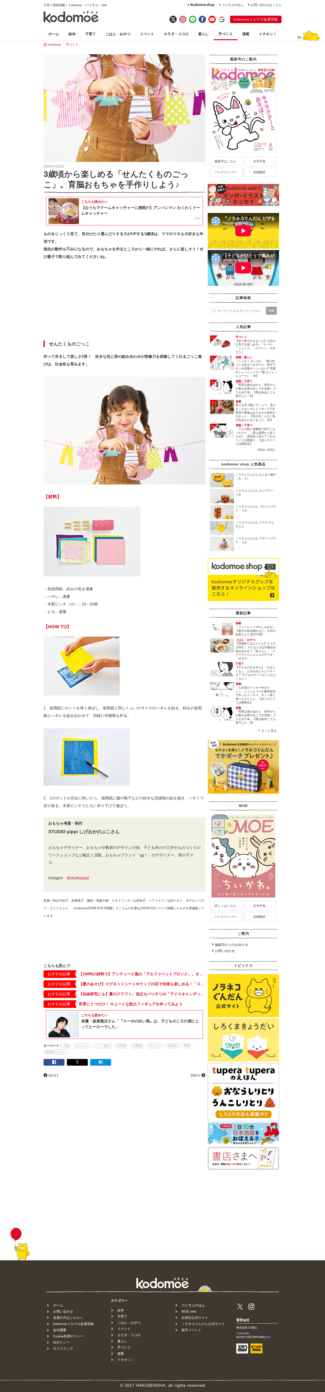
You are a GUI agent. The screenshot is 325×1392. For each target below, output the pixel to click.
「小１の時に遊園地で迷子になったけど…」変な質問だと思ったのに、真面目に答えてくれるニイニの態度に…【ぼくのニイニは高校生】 (256, 436)
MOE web (189, 1311)
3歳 (66, 1046)
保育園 (121, 1046)
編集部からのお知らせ (231, 945)
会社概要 (59, 1330)
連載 (245, 34)
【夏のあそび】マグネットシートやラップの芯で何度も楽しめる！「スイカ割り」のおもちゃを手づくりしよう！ (142, 984)
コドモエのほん (232, 5)
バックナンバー (225, 172)
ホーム (53, 34)
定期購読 (259, 172)
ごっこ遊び (102, 1046)
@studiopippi (78, 878)
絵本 (72, 34)
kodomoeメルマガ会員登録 (256, 19)
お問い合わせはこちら (266, 5)
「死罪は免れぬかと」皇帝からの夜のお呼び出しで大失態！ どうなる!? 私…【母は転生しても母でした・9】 (256, 390)
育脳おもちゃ (55, 1052)
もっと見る (269, 730)
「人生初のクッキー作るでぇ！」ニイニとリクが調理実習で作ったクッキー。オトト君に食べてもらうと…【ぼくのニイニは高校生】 (256, 695)
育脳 (187, 1046)
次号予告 (259, 161)
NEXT (53, 1075)
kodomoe (54, 44)
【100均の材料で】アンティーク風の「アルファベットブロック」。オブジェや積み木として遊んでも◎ (142, 974)
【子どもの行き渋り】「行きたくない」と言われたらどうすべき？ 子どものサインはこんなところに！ (256, 673)
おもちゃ (82, 1046)
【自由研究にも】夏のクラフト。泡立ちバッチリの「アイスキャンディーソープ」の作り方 (142, 994)
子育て (90, 34)
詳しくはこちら (225, 906)
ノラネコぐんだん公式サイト (203, 1324)
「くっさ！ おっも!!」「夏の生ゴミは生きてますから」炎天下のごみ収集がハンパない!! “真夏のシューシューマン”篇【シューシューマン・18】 (256, 368)
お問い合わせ (225, 951)
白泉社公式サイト (195, 1318)
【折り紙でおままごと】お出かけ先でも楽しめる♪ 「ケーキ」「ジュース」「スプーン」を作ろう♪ (256, 346)
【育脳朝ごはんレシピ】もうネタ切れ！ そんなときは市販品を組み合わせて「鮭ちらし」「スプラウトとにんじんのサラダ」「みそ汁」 (256, 651)
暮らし (203, 34)
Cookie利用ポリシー (68, 1336)
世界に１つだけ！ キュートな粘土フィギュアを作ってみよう (130, 1004)
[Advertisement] (124, 301)
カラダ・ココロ (176, 34)
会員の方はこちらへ (68, 1318)
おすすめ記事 (59, 974)
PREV (196, 1075)
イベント (147, 34)
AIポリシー (61, 1342)
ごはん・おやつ (117, 34)
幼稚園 (137, 1046)
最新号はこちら (225, 161)
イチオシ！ (268, 34)
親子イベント (192, 1330)
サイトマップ (63, 1348)
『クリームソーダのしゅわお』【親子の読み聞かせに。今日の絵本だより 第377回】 (256, 630)
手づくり (225, 34)
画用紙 (172, 1046)
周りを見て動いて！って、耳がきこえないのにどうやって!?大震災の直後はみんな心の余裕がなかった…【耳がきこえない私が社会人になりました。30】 (256, 412)
